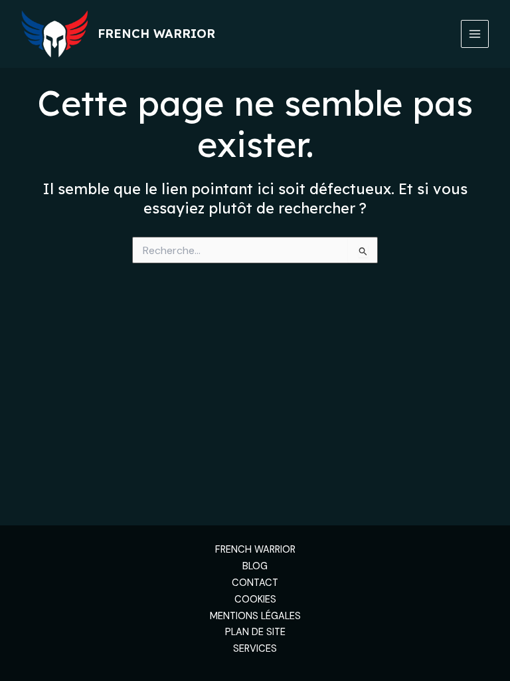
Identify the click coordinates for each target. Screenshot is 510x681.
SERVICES (255, 648)
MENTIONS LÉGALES (255, 616)
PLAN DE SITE (255, 632)
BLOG (255, 566)
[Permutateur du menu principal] (475, 34)
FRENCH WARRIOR (255, 549)
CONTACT (255, 583)
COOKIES (255, 599)
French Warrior (156, 33)
